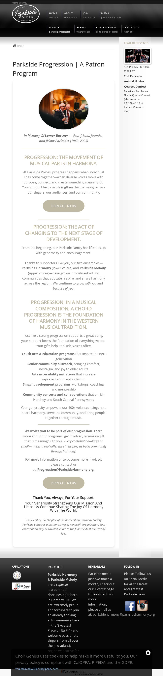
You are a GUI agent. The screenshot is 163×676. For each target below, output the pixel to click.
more (127, 111)
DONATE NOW (64, 205)
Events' (100, 589)
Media (111, 15)
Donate (60, 29)
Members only (19, 2)
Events (83, 29)
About (70, 15)
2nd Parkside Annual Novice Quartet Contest (135, 81)
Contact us (131, 29)
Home (53, 15)
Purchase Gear (107, 29)
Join (89, 15)
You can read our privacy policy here (36, 669)
